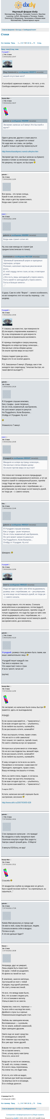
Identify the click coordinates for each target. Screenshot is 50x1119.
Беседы (19, 1109)
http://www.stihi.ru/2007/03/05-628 (16, 802)
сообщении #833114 (19, 525)
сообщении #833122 (18, 585)
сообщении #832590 (20, 121)
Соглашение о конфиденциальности (19, 1115)
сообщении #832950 (20, 235)
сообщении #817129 (23, 257)
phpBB (15, 1118)
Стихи (5, 34)
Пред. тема (5, 49)
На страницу (5, 43)
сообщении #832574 (27, 72)
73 (34, 43)
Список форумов (8, 1109)
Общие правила (38, 1115)
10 (28, 43)
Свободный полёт (29, 1109)
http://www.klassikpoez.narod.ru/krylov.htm (20, 151)
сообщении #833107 (22, 458)
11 (30, 43)
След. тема (14, 49)
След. (39, 43)
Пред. (13, 43)
